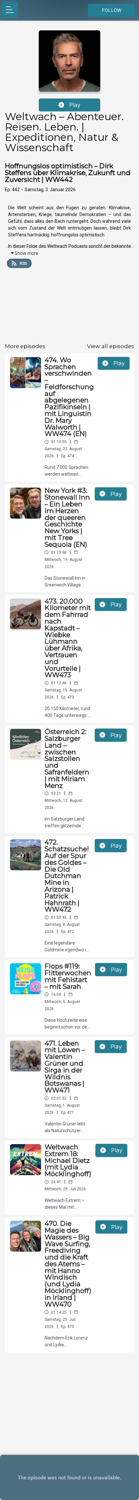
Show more (26, 253)
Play (74, 104)
